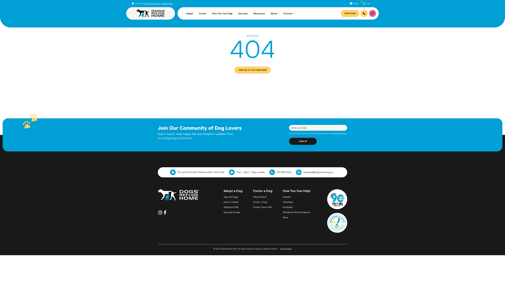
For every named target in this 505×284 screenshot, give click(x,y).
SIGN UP (303, 141)
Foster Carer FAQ (262, 207)
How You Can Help (222, 13)
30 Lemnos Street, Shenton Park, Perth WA (201, 172)
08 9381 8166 (284, 172)
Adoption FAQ (231, 207)
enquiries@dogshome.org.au (318, 172)
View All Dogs (231, 196)
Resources (259, 13)
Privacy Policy (286, 249)
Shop (356, 3)
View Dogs (350, 13)
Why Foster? (260, 196)
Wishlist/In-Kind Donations (296, 212)
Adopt (189, 13)
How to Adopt (231, 202)
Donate (372, 13)
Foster (202, 13)
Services (243, 13)
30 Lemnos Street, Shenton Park (158, 3)
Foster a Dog (260, 202)
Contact (288, 13)
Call (364, 13)
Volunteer (288, 202)
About (274, 13)
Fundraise (288, 207)
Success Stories (232, 212)
